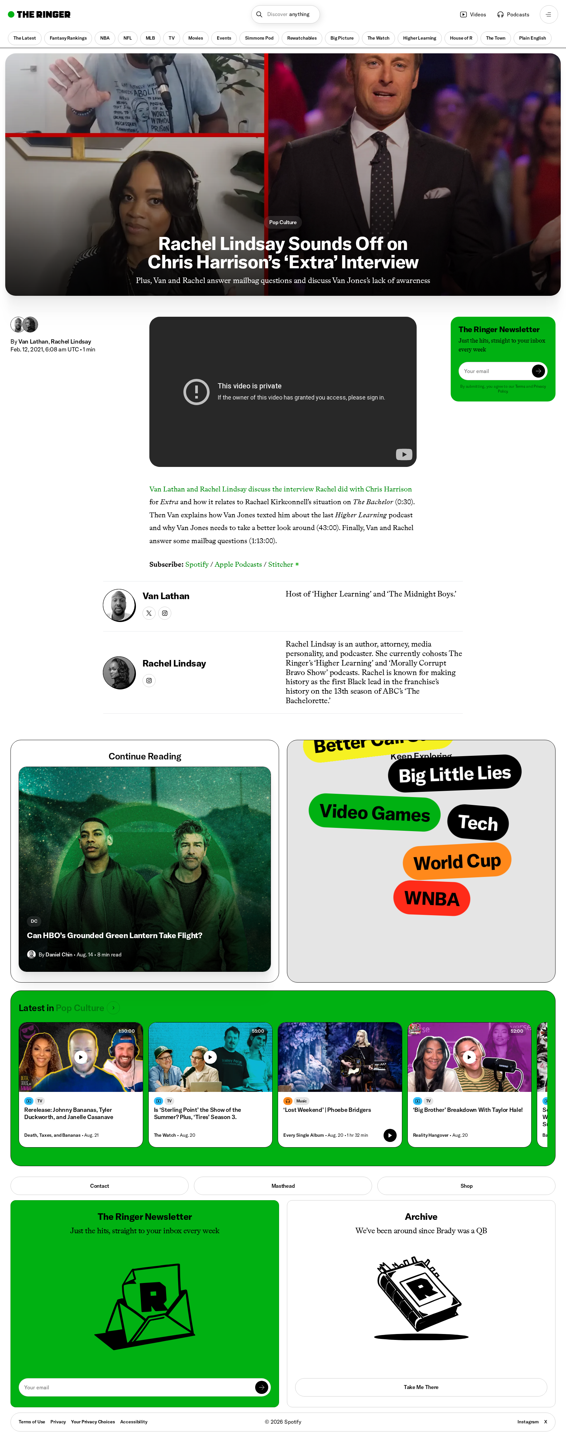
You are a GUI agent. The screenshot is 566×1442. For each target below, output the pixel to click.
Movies (195, 38)
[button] (285, 14)
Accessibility (133, 1422)
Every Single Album (303, 1135)
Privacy (58, 1422)
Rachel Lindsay (71, 341)
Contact (99, 1186)
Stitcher (283, 564)
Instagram (528, 1422)
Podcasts (518, 14)
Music (301, 1100)
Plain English (532, 38)
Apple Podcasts (238, 564)
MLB (150, 38)
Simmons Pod (259, 38)
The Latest (24, 38)
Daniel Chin (59, 954)
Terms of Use (32, 1422)
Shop (467, 1186)
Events (224, 38)
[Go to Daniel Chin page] (31, 954)
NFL (127, 38)
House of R (461, 38)
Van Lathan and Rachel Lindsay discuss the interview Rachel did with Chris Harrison (280, 489)
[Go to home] (39, 14)
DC (34, 921)
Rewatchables (302, 38)
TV (172, 38)
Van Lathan (33, 341)
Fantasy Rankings (68, 38)
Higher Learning (419, 38)
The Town (495, 38)
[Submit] (538, 371)
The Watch (379, 38)
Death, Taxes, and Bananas (52, 1135)
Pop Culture (283, 222)
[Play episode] (390, 1135)
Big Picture (341, 38)
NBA (105, 38)
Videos (478, 14)
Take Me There (421, 1387)
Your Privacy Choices (93, 1422)
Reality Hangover (431, 1135)
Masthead (283, 1186)
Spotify (197, 564)
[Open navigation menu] (549, 14)
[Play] (80, 1057)
